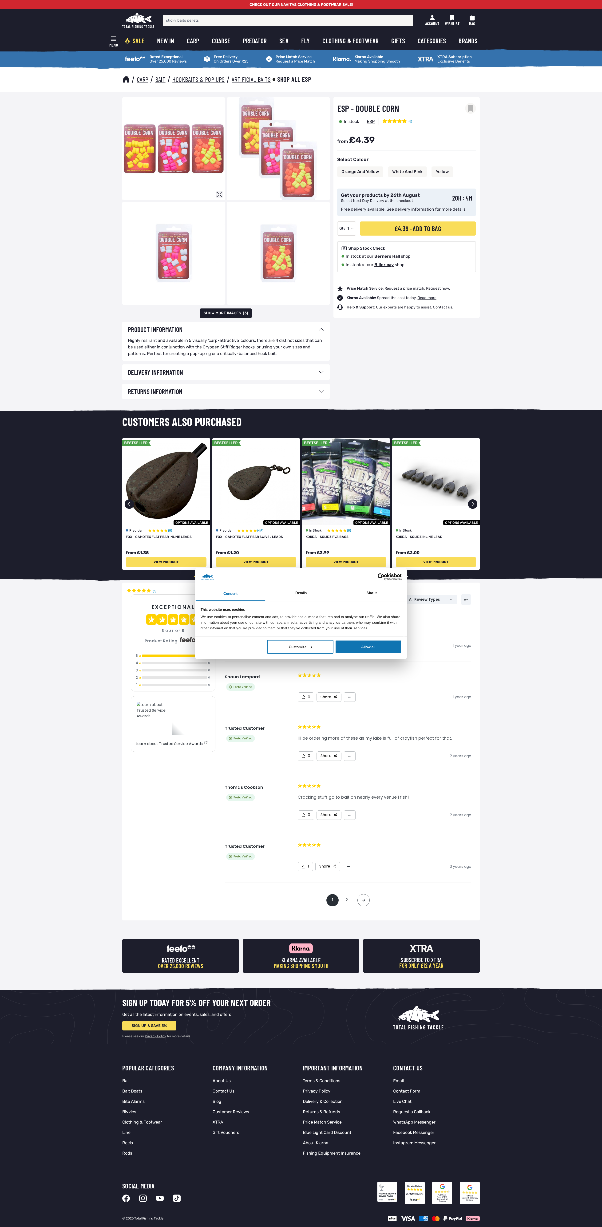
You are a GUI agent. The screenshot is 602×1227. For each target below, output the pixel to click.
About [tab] (371, 593)
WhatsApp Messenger (414, 1122)
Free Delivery (213, 55)
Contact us (442, 307)
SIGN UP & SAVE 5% (149, 1025)
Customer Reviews (231, 1111)
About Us (222, 1080)
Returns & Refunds (321, 1111)
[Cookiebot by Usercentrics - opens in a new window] (381, 576)
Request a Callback (411, 1111)
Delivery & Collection (323, 1101)
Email (398, 1080)
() (226, 313)
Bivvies (129, 1111)
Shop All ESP (294, 79)
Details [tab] (301, 593)
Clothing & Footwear (142, 1122)
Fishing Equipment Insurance (331, 1153)
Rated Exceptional (138, 55)
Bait (160, 79)
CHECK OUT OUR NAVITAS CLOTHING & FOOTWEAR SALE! (301, 4)
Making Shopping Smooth (353, 55)
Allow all (368, 647)
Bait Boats (132, 1091)
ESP (371, 121)
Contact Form (406, 1091)
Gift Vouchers (226, 1132)
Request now (437, 288)
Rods (127, 1153)
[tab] (226, 329)
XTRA (218, 1122)
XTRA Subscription (431, 55)
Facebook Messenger (413, 1132)
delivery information (414, 209)
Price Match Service (281, 55)
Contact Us (223, 1091)
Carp (142, 79)
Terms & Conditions (321, 1080)
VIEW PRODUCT (166, 562)
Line (126, 1132)
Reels (127, 1142)
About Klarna (315, 1142)
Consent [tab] (230, 594)
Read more (427, 298)
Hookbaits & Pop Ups (198, 79)
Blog (217, 1101)
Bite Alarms (133, 1101)
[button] (472, 504)
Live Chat (402, 1101)
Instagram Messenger (414, 1142)
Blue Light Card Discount (327, 1132)
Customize (297, 647)
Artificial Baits (251, 79)
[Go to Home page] (138, 20)
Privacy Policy (155, 1036)
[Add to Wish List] (470, 108)
